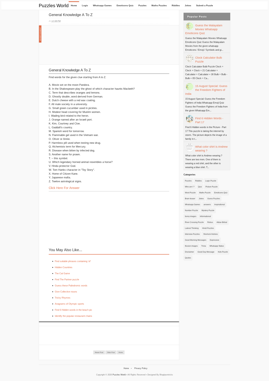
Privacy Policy (140, 368)
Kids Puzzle (223, 252)
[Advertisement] (72, 46)
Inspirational (219, 204)
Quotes (188, 258)
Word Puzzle (190, 193)
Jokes (188, 5)
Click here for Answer (64, 188)
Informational (205, 216)
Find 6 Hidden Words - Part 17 (209, 120)
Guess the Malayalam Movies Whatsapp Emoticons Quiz (203, 29)
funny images (190, 216)
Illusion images (191, 246)
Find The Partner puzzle (67, 279)
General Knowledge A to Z (71, 15)
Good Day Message (206, 252)
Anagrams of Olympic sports (69, 303)
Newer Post (99, 352)
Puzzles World (54, 5)
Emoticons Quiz (125, 5)
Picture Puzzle (211, 187)
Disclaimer (189, 252)
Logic (85, 5)
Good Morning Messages (195, 240)
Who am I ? (189, 187)
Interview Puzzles (192, 234)
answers (207, 204)
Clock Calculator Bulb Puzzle (208, 59)
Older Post (111, 352)
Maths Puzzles (159, 5)
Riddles (176, 5)
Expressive (214, 240)
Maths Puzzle (205, 193)
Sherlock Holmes (210, 234)
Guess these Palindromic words (71, 285)
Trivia (203, 246)
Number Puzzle (191, 210)
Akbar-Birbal (222, 222)
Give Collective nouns (66, 291)
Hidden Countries (63, 267)
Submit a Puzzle (204, 5)
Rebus (210, 222)
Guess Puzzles (213, 199)
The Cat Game (62, 273)
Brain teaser (190, 199)
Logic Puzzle (210, 181)
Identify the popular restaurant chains (73, 316)
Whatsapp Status (217, 246)
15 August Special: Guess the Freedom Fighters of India (206, 89)
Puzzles (142, 5)
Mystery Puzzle (208, 210)
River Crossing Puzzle (194, 222)
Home (74, 5)
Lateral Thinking (192, 228)
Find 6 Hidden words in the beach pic (73, 310)
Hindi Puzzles (208, 228)
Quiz (200, 187)
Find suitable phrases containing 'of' (73, 261)
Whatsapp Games (102, 5)
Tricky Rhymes (62, 297)
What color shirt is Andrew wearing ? (211, 148)
